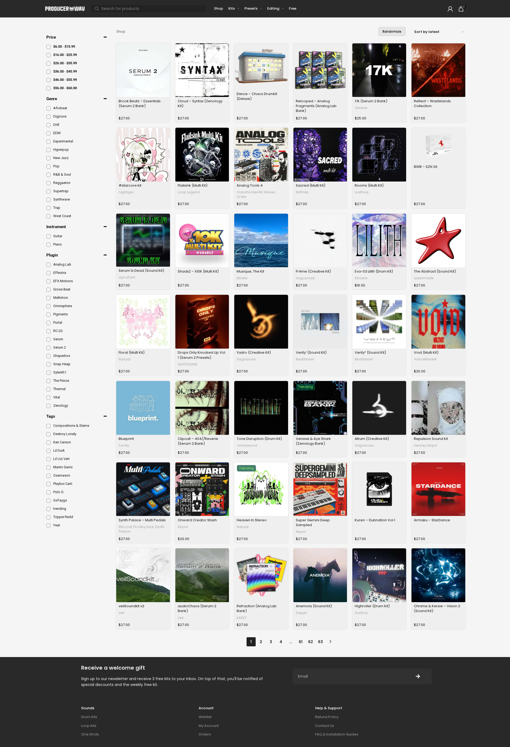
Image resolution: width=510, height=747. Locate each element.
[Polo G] (48, 492)
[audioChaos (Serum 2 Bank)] (202, 575)
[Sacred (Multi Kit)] (320, 155)
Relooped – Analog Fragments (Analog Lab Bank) (316, 106)
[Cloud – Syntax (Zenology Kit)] (202, 70)
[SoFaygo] (48, 501)
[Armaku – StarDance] (438, 489)
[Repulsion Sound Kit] (438, 408)
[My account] (450, 8)
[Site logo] (65, 8)
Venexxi (361, 107)
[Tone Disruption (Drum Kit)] (261, 408)
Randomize (392, 31)
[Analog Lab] (48, 265)
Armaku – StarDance (432, 520)
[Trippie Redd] (48, 517)
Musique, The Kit (250, 271)
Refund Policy (326, 716)
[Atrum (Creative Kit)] (379, 408)
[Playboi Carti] (48, 484)
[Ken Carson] (48, 442)
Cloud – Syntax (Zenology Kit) (200, 103)
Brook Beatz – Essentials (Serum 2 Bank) (140, 103)
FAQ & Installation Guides (336, 734)
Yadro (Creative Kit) (254, 352)
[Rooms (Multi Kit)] (379, 155)
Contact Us (324, 725)
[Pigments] (48, 314)
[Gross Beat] (48, 290)
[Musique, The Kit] (261, 240)
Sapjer (301, 612)
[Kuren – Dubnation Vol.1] (379, 489)
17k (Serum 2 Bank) (371, 101)
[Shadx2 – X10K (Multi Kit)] (202, 240)
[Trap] (48, 208)
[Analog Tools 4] (261, 155)
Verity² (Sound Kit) (370, 352)
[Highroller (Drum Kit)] (379, 575)
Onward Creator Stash (197, 520)
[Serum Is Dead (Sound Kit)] (143, 240)
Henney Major (425, 445)
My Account (209, 725)
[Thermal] (48, 389)
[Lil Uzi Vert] (48, 459)
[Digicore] (48, 117)
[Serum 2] (48, 348)
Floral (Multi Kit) (132, 352)
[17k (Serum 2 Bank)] (379, 70)
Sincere (361, 278)
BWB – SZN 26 (425, 166)
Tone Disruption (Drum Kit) (259, 438)
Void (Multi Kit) (426, 352)
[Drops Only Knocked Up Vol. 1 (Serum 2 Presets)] (202, 322)
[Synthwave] (48, 200)
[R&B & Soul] (48, 175)
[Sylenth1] (48, 373)
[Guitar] (48, 236)
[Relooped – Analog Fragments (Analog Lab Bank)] (320, 70)
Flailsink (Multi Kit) (192, 185)
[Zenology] (48, 406)
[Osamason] (48, 476)
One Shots (90, 734)
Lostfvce (362, 192)
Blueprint (126, 438)
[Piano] (48, 245)
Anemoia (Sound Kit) (314, 606)
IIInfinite (302, 192)
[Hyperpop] (48, 150)
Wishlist (205, 716)
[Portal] (48, 323)
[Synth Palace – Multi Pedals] (143, 489)
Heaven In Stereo (252, 520)
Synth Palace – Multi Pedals (142, 520)
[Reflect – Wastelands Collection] (438, 70)
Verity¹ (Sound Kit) (311, 352)
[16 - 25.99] (48, 55)
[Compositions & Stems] (48, 426)
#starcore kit (130, 185)
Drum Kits (89, 716)
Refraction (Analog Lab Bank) (257, 608)
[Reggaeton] (48, 183)
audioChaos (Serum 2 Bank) (197, 608)
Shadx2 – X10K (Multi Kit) (198, 271)
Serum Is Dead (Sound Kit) (141, 270)
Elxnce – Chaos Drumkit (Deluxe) (257, 96)
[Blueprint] (143, 408)
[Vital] (48, 397)
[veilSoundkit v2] (143, 575)
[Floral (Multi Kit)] (143, 322)
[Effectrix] (48, 273)
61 (301, 641)
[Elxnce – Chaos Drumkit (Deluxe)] (261, 66)
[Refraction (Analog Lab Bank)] (261, 575)
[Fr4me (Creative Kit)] (320, 240)
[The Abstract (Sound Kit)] (438, 240)
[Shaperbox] (48, 356)
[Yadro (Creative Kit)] (261, 322)
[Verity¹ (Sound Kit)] (320, 322)
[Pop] (48, 166)
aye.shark (127, 277)
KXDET (242, 618)
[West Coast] (48, 216)
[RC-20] (48, 331)
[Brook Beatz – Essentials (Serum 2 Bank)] (143, 70)
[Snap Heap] (48, 364)
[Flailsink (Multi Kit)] (202, 155)
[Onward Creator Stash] (202, 489)
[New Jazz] (48, 158)
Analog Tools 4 (250, 185)
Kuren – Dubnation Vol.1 (375, 520)
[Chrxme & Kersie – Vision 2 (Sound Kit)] (438, 575)
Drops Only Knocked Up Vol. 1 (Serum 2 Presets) (202, 355)
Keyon (183, 527)
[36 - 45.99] (48, 72)
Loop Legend (189, 192)
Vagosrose (305, 278)
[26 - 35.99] (48, 63)
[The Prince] (48, 381)
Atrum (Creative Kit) (372, 438)
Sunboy (361, 612)
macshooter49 (249, 192)
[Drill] (48, 125)
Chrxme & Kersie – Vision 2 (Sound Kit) (437, 608)
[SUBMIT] (418, 676)
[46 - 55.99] (48, 80)
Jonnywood (247, 445)
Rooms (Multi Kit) (369, 185)
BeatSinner (305, 359)
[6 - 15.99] (48, 47)
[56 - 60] (48, 88)
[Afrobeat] (48, 108)
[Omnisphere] (48, 306)
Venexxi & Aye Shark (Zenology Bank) (313, 441)
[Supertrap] (48, 191)
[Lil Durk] (48, 451)
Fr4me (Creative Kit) (313, 271)
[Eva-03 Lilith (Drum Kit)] (379, 240)
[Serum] (48, 339)
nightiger (126, 192)
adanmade (424, 278)
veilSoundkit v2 (131, 606)
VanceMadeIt (425, 359)
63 (320, 641)
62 (310, 641)
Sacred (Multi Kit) (310, 185)
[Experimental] (48, 141)
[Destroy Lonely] (48, 434)
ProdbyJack (143, 527)
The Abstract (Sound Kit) (435, 271)
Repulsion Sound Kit (431, 438)
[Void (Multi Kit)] (438, 322)
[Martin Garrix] (48, 467)
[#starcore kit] (143, 155)
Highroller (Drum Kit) (372, 606)
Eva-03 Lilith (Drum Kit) (374, 271)
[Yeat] (48, 525)
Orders (205, 734)
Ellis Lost (125, 527)
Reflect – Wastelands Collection (432, 103)
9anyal (124, 359)
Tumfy (124, 445)
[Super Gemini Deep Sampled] (320, 489)
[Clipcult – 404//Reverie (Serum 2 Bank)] (202, 408)
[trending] (48, 509)
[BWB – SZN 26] (438, 145)
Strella (242, 278)
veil (121, 612)
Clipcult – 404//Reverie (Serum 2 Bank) (198, 441)
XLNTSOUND (188, 364)
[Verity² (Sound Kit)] (379, 322)
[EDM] (48, 133)
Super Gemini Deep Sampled (313, 522)
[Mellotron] (48, 298)
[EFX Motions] (48, 281)
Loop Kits (88, 725)
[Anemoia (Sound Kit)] (320, 575)
